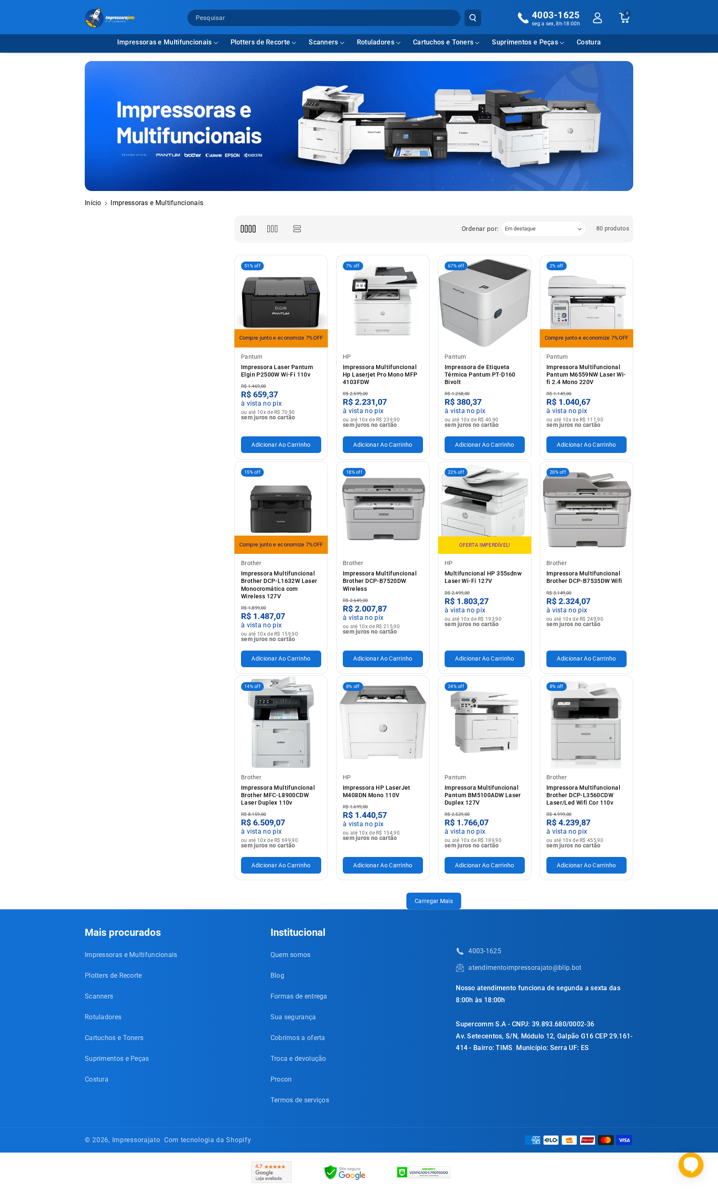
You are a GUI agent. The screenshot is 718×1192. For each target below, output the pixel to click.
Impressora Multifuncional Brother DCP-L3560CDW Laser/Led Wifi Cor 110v (583, 795)
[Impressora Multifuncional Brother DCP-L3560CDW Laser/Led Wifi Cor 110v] (586, 722)
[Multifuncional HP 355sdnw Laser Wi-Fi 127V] (484, 508)
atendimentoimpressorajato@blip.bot (524, 968)
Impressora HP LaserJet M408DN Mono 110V (377, 791)
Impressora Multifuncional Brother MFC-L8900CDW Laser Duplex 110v (278, 795)
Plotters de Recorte (260, 42)
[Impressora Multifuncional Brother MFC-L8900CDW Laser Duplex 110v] (281, 722)
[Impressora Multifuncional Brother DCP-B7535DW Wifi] (586, 508)
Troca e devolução (298, 1058)
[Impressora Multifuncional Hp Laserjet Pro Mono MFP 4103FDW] (383, 301)
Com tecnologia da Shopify (207, 1140)
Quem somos (290, 955)
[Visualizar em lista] (297, 229)
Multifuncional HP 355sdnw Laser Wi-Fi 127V (483, 577)
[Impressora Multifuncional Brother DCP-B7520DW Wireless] (383, 508)
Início (93, 203)
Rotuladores (375, 42)
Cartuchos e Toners (443, 42)
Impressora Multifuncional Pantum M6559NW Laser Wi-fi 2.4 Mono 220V (586, 374)
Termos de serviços (299, 1100)
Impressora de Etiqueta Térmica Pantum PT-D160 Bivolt (480, 374)
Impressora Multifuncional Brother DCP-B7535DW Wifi (584, 577)
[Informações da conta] (597, 18)
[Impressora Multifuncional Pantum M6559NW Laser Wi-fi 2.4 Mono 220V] (586, 301)
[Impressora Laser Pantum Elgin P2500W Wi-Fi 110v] (281, 301)
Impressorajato (136, 1140)
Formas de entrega (298, 996)
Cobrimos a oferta (297, 1038)
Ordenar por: (480, 229)
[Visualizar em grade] (248, 229)
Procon (281, 1079)
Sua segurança (293, 1017)
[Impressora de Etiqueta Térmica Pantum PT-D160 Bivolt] (484, 301)
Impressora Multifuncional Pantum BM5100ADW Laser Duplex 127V (483, 795)
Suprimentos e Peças (525, 42)
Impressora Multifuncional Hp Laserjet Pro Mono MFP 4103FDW (380, 374)
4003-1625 (484, 951)
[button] (167, 42)
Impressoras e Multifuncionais (164, 42)
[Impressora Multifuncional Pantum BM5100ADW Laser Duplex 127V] (484, 722)
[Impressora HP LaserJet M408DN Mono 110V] (383, 722)
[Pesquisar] (473, 18)
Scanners (323, 42)
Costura (96, 1079)
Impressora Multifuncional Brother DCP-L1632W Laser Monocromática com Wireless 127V (279, 585)
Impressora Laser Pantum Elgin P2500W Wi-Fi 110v (277, 371)
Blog (277, 975)
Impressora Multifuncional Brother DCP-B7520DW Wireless (380, 581)
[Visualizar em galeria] (272, 229)
